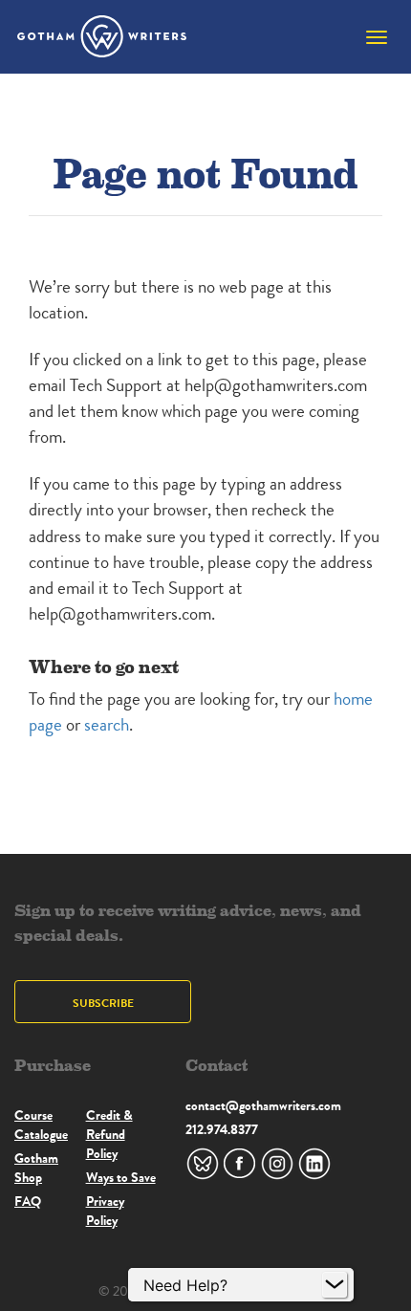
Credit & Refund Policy (109, 1134)
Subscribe (103, 1002)
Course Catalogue (41, 1124)
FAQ (27, 1201)
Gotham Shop (36, 1167)
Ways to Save (121, 1177)
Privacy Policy (105, 1210)
